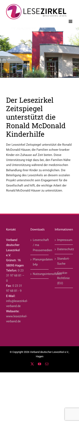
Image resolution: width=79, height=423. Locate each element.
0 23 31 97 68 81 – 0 (15, 276)
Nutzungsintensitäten (40, 274)
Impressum (64, 240)
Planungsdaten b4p (40, 262)
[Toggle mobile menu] (71, 21)
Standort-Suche (63, 261)
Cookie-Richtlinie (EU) (63, 278)
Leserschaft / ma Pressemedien (40, 245)
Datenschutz (64, 249)
